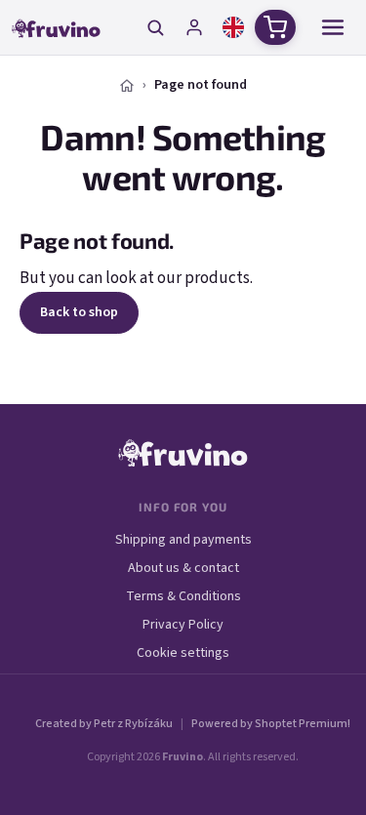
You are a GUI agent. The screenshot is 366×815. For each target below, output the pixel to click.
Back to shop (79, 312)
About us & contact (183, 568)
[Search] (155, 27)
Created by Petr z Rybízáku (104, 723)
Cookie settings (183, 653)
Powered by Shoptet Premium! (270, 723)
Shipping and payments (183, 540)
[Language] (233, 27)
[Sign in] (194, 27)
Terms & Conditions (183, 596)
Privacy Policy (183, 624)
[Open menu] (332, 27)
